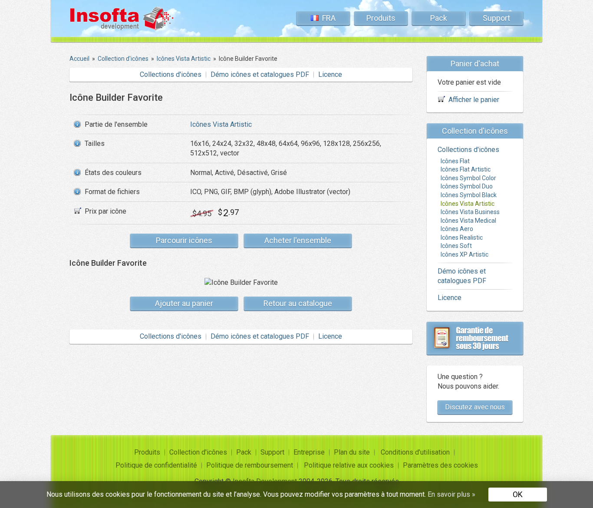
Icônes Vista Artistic (221, 124)
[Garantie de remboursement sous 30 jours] (475, 338)
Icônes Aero (457, 228)
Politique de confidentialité (156, 465)
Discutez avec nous (475, 407)
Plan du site (352, 452)
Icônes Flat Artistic (466, 169)
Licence (330, 74)
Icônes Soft (456, 245)
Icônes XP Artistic (464, 254)
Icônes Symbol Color (468, 178)
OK (518, 494)
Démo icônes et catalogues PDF (260, 74)
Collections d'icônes (170, 74)
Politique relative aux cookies (349, 465)
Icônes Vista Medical (468, 220)
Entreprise (309, 452)
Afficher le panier (473, 100)
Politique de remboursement (249, 465)
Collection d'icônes (198, 452)
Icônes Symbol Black (469, 194)
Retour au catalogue (298, 303)
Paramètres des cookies (440, 465)
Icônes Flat (455, 161)
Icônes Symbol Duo (467, 186)
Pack (438, 18)
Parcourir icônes (184, 240)
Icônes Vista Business (470, 211)
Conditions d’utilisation (415, 452)
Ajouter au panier (184, 303)
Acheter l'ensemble (297, 240)
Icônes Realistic (462, 237)
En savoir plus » (451, 494)
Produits (380, 18)
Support (496, 18)
